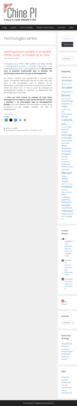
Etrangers (66, 154)
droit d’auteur (66, 143)
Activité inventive (67, 84)
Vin (62, 219)
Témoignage (68, 216)
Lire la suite (8, 114)
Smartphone (66, 197)
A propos (13, 27)
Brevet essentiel (66, 99)
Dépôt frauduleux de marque (66, 148)
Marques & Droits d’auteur (45, 27)
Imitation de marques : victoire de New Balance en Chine (69, 267)
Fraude (64, 156)
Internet (65, 166)
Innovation (25, 130)
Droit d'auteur (67, 140)
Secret (70, 192)
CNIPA (64, 106)
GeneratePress (49, 403)
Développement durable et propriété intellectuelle (26, 66)
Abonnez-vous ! (68, 44)
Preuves (70, 184)
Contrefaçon (61, 27)
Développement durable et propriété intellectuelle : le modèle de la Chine (27, 53)
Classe (71, 104)
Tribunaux (67, 210)
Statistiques (67, 202)
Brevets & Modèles (26, 27)
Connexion (65, 377)
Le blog (4, 27)
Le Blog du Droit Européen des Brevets (67, 351)
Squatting (66, 199)
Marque (67, 173)
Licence (70, 167)
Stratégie (66, 205)
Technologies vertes (35, 130)
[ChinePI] (20, 12)
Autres (71, 27)
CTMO (68, 127)
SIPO (64, 194)
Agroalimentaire (68, 92)
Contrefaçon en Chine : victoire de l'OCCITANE (69, 284)
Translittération (67, 208)
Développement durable (13, 130)
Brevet (66, 95)
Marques (64, 176)
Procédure (67, 186)
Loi (68, 169)
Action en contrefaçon (67, 80)
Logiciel (64, 169)
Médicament (65, 184)
